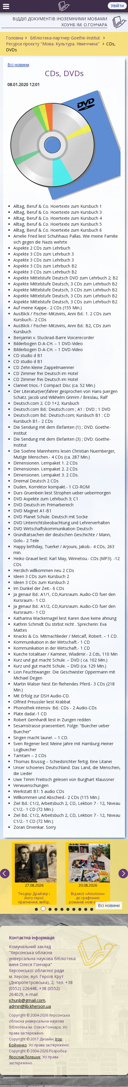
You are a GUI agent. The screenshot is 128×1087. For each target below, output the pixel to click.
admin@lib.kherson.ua (30, 1006)
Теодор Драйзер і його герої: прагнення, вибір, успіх (34, 894)
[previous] (5, 873)
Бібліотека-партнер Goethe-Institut (65, 38)
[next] (123, 873)
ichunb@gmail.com (27, 1000)
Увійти (117, 5)
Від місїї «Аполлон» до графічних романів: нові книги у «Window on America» (88, 894)
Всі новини (18, 64)
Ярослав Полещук (24, 1057)
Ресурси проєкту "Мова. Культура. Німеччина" (53, 44)
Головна (14, 38)
